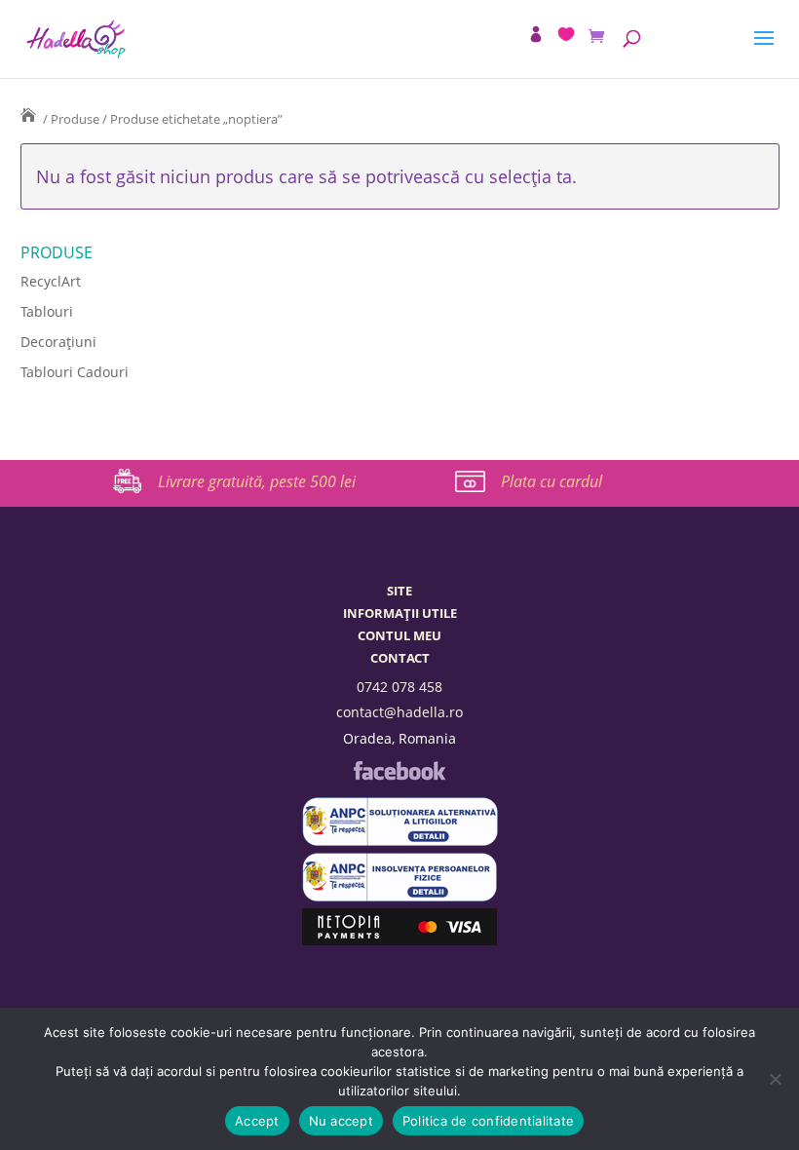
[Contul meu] (536, 34)
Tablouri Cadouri (74, 372)
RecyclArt (50, 281)
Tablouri (46, 311)
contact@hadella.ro (399, 712)
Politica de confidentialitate (488, 1121)
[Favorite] (566, 34)
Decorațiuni (58, 341)
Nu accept (341, 1121)
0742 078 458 (399, 686)
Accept (257, 1121)
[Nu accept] (774, 1079)
